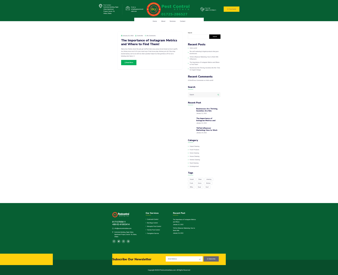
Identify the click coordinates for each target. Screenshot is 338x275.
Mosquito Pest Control (154, 226)
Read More (129, 62)
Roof (207, 187)
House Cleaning (194, 156)
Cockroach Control (152, 219)
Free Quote (232, 9)
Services (173, 21)
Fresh (191, 183)
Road (199, 187)
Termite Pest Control (153, 230)
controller (140, 35)
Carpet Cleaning (194, 146)
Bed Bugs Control (152, 223)
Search (190, 32)
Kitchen (208, 183)
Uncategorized (194, 166)
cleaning (208, 179)
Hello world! (193, 48)
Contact (182, 21)
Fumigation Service (153, 233)
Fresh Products (194, 150)
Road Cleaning (194, 163)
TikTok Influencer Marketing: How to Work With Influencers (204, 58)
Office (191, 187)
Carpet (192, 179)
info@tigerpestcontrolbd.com (137, 10)
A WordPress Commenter (196, 80)
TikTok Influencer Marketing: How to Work (206, 129)
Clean (200, 179)
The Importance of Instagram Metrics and (205, 119)
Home (155, 21)
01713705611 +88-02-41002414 (121, 223)
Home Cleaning (194, 153)
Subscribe (212, 259)
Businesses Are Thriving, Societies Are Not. (207, 110)
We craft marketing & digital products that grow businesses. (204, 52)
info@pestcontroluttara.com (122, 228)
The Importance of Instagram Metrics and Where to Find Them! (149, 42)
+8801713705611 (210, 10)
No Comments (151, 35)
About (163, 21)
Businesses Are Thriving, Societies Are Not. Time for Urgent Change (205, 69)
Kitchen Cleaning (195, 160)
